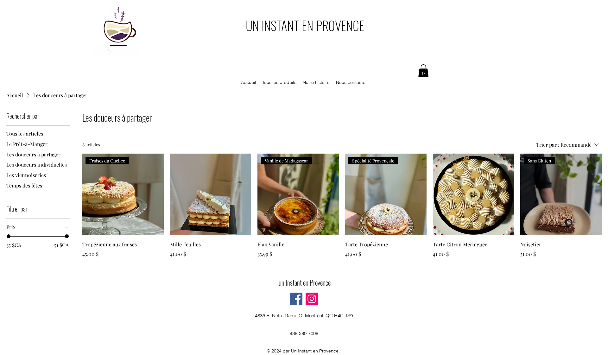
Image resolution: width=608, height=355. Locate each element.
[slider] (8, 236)
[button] (423, 70)
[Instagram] (312, 299)
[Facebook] (296, 299)
